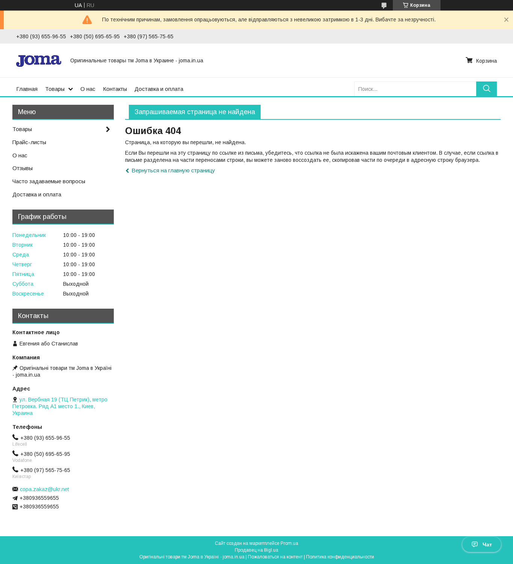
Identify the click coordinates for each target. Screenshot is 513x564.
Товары (55, 89)
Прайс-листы (29, 142)
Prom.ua (289, 543)
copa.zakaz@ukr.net (44, 489)
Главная (27, 89)
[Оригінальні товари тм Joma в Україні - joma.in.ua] (38, 60)
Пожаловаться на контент (275, 556)
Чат (487, 544)
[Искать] (486, 88)
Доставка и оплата (158, 89)
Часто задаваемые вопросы (48, 181)
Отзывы (22, 168)
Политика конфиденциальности (340, 556)
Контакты (115, 89)
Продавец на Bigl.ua (256, 550)
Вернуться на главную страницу (173, 170)
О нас (87, 89)
